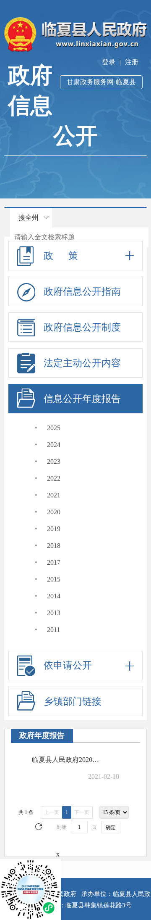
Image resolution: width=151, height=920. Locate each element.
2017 (53, 562)
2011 (53, 629)
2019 (53, 528)
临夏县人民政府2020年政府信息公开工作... (68, 759)
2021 (53, 495)
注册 (131, 62)
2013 (53, 612)
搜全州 (28, 217)
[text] (79, 237)
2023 (53, 461)
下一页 (81, 812)
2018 (53, 545)
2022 (53, 478)
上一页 (51, 812)
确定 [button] (111, 827)
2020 (53, 512)
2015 (53, 579)
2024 (53, 444)
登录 (108, 62)
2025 (53, 427)
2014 (53, 596)
